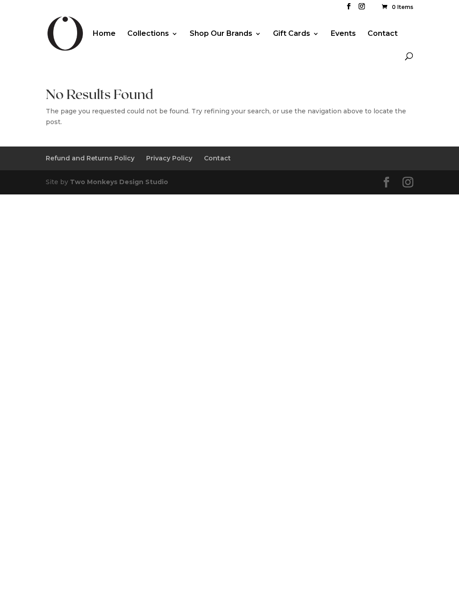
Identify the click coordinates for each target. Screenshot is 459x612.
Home (104, 34)
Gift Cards (291, 34)
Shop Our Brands (221, 34)
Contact (383, 34)
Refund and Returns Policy (90, 158)
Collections (148, 34)
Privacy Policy (169, 158)
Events (343, 34)
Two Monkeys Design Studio (119, 182)
